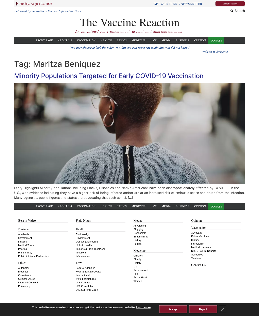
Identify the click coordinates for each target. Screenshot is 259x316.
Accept (173, 309)
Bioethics (23, 271)
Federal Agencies (85, 268)
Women (138, 281)
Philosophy (24, 286)
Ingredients (197, 243)
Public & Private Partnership (33, 256)
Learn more (143, 307)
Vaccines (196, 258)
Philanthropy (25, 252)
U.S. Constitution (85, 286)
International (83, 275)
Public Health (141, 277)
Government (25, 238)
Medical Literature (201, 247)
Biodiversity (82, 234)
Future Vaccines (200, 236)
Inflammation (83, 256)
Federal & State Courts (88, 271)
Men (136, 266)
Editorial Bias (141, 236)
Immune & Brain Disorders (90, 249)
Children (138, 255)
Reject (203, 309)
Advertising (140, 225)
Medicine (139, 40)
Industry (22, 241)
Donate (216, 40)
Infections (81, 252)
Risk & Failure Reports (203, 251)
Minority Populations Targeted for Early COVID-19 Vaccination (109, 76)
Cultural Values (26, 279)
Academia (23, 234)
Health (106, 40)
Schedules (197, 254)
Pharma (22, 249)
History (137, 240)
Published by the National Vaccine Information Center (48, 11)
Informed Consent (28, 282)
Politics (137, 244)
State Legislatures (86, 279)
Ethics (122, 40)
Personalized (141, 270)
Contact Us (198, 265)
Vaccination (86, 40)
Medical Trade (26, 245)
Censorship (140, 233)
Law (154, 40)
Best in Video (27, 220)
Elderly (137, 259)
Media (166, 40)
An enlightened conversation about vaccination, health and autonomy (129, 31)
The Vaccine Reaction (129, 21)
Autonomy (23, 268)
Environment (83, 238)
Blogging (138, 229)
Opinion (200, 40)
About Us (65, 40)
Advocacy (196, 232)
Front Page (44, 40)
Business (182, 40)
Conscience (24, 275)
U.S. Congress (84, 282)
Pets (136, 273)
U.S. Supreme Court (87, 289)
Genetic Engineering (87, 241)
